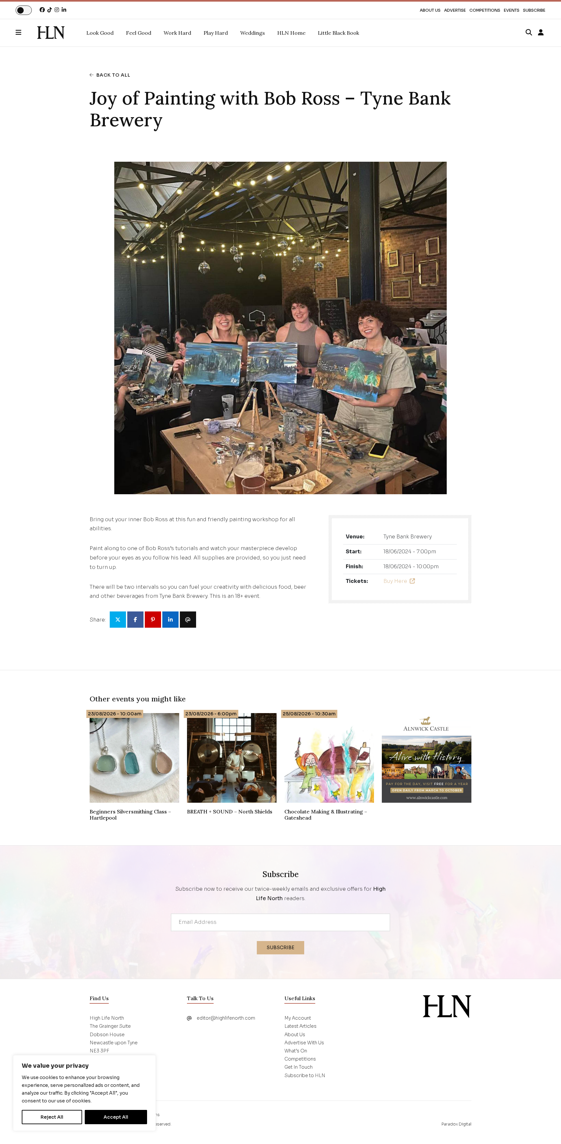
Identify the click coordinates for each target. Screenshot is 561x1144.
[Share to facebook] (135, 619)
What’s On (295, 1051)
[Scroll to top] (545, 1128)
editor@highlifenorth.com (226, 1018)
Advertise (455, 10)
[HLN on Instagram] (57, 9)
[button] (26, 32)
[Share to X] (118, 619)
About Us (430, 10)
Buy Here (395, 581)
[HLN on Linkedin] (64, 9)
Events (511, 10)
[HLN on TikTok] (49, 9)
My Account (297, 1018)
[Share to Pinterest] (153, 619)
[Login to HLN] (540, 32)
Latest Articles (300, 1026)
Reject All (52, 1117)
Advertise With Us (304, 1043)
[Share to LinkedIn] (170, 619)
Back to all (113, 75)
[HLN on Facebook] (42, 9)
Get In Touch (298, 1067)
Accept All (116, 1117)
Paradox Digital (456, 1124)
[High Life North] (447, 1006)
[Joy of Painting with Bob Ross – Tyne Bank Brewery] (51, 33)
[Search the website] (529, 32)
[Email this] (188, 619)
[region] (84, 1093)
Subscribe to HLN (304, 1075)
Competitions (484, 10)
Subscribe (534, 10)
